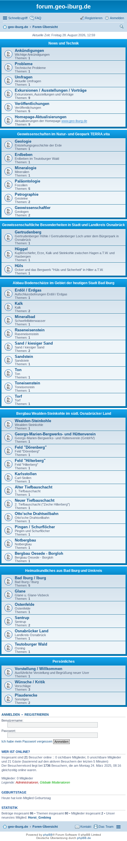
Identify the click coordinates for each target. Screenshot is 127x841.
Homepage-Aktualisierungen (40, 117)
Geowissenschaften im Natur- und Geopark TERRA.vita (63, 134)
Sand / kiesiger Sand (34, 343)
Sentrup (22, 617)
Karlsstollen (26, 474)
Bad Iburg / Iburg (30, 578)
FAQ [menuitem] (38, 18)
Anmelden (10, 714)
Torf (18, 396)
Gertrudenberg (28, 232)
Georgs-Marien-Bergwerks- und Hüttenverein (55, 434)
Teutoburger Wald (31, 644)
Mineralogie (25, 168)
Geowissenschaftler (33, 207)
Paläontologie (27, 181)
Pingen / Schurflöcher (35, 527)
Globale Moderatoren (55, 782)
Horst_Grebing (39, 817)
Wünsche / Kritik (30, 682)
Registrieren (37, 714)
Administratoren (27, 782)
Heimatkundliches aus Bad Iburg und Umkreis (63, 571)
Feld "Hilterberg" (30, 460)
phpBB (48, 834)
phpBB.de (84, 838)
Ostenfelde (24, 604)
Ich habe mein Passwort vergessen (26, 741)
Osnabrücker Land (31, 631)
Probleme (23, 64)
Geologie (23, 141)
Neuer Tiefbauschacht (34, 500)
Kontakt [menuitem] (85, 826)
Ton (18, 370)
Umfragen (23, 77)
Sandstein (24, 356)
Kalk (19, 303)
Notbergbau (25, 540)
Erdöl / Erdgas (28, 290)
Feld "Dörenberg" (31, 447)
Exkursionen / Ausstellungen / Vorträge (51, 90)
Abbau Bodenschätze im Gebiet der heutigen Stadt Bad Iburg (63, 283)
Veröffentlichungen (32, 103)
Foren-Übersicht (45, 826)
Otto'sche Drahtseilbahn (36, 513)
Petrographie (26, 194)
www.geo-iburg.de (74, 121)
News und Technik (63, 43)
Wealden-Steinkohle (33, 421)
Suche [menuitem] (122, 27)
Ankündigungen (29, 50)
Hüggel (21, 249)
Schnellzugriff (17, 18)
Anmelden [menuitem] (117, 18)
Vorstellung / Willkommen (38, 668)
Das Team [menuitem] (106, 826)
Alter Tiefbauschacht (33, 487)
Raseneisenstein (30, 330)
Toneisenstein (27, 383)
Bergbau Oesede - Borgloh (39, 553)
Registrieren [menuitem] (93, 18)
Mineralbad (25, 317)
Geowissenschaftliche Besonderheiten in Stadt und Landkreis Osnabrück (63, 225)
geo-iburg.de (18, 826)
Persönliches (64, 661)
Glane (20, 591)
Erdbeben (23, 154)
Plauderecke (26, 695)
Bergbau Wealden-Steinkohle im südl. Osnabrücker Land (63, 414)
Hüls (19, 266)
